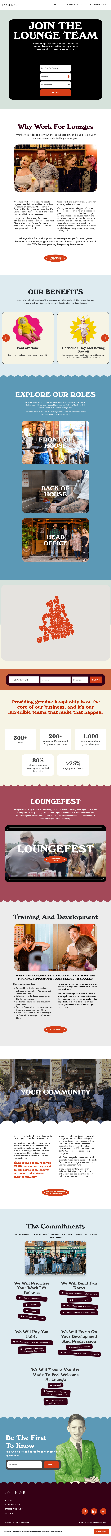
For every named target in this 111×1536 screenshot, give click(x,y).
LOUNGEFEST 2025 (55, 859)
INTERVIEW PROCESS (75, 4)
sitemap (26, 1522)
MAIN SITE (9, 1513)
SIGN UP (51, 1465)
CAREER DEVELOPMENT (98, 4)
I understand (101, 1532)
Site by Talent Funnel (98, 1522)
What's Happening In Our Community (55, 1192)
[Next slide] (105, 338)
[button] (57, 602)
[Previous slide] (6, 338)
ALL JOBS (57, 4)
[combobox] (41, 76)
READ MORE (55, 1030)
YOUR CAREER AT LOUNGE (55, 258)
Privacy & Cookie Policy (13, 1522)
